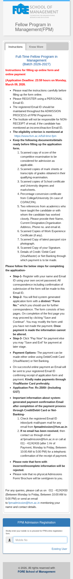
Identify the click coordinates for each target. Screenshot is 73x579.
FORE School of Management (36, 571)
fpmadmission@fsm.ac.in (39, 439)
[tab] (15, 46)
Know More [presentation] (36, 46)
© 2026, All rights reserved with (36, 569)
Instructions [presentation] (15, 46)
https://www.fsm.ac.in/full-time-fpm (35, 136)
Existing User (59, 549)
